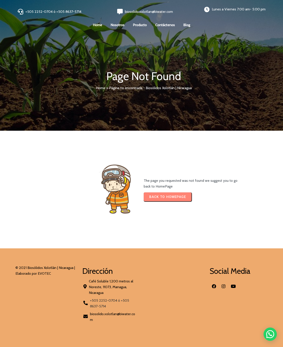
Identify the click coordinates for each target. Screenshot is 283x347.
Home (100, 88)
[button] (270, 334)
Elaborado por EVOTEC (33, 273)
